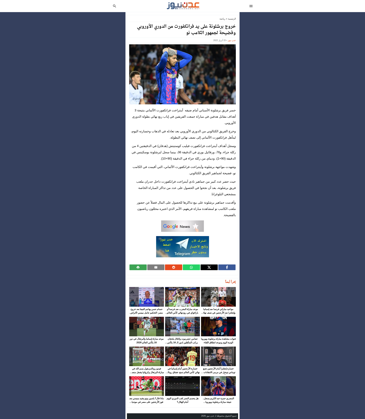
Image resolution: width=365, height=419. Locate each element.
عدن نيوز (232, 40)
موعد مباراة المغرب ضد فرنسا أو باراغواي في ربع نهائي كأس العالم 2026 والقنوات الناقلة (182, 313)
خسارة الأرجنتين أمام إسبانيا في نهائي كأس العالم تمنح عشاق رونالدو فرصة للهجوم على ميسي (183, 372)
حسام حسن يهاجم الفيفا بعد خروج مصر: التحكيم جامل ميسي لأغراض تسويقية (146, 313)
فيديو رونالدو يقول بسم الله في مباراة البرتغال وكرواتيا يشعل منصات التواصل (146, 372)
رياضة (222, 19)
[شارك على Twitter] (209, 267)
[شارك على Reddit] (174, 267)
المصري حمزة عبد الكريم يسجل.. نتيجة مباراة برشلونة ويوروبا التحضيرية (218, 402)
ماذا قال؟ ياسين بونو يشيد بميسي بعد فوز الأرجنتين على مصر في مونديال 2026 (146, 402)
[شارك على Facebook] (227, 267)
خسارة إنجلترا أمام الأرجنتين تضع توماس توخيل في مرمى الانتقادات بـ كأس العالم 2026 (218, 372)
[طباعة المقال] (138, 267)
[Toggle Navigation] (252, 6)
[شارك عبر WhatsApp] (191, 267)
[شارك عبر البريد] (156, 267)
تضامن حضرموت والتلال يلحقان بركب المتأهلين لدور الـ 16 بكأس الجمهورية (182, 342)
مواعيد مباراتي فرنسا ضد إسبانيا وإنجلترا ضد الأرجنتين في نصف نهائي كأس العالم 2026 (218, 313)
